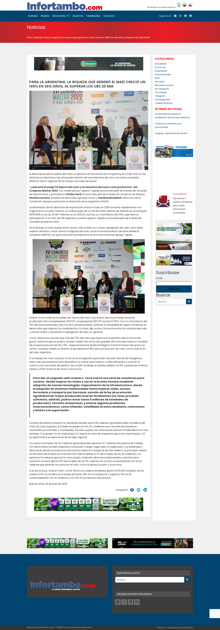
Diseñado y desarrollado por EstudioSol (175, 627)
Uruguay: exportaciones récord (171, 133)
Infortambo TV (61, 16)
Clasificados (93, 16)
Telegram (160, 95)
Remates (159, 81)
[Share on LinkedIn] (145, 490)
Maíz (157, 78)
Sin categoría (162, 88)
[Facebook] (175, 16)
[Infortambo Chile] (190, 5)
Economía (160, 67)
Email (159, 278)
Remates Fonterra (164, 85)
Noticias (33, 16)
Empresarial (161, 70)
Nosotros (78, 16)
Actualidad (160, 63)
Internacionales (163, 74)
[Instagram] (180, 16)
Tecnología (161, 92)
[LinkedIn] (185, 16)
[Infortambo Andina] (184, 5)
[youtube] (190, 16)
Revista (45, 16)
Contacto (109, 16)
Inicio (29, 37)
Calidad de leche (164, 103)
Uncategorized (162, 99)
